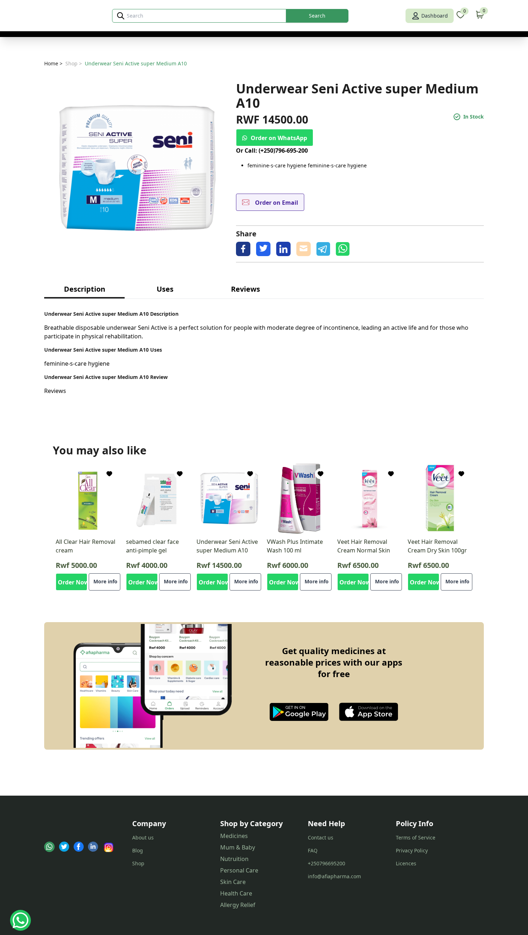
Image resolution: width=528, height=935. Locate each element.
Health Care (236, 893)
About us (143, 837)
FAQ (313, 850)
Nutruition (234, 859)
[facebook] (243, 249)
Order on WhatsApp (279, 138)
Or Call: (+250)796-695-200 (272, 150)
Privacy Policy (412, 850)
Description (84, 289)
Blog (137, 850)
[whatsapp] (342, 249)
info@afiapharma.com (334, 876)
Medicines (234, 836)
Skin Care (233, 882)
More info (105, 581)
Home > (53, 63)
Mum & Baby (237, 847)
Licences (406, 863)
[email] (303, 249)
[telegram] (323, 249)
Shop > (73, 63)
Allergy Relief (237, 905)
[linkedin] (283, 249)
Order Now (72, 582)
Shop (138, 863)
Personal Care (239, 870)
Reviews (245, 289)
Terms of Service (415, 837)
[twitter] (263, 249)
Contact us (320, 837)
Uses (165, 289)
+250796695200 (326, 863)
